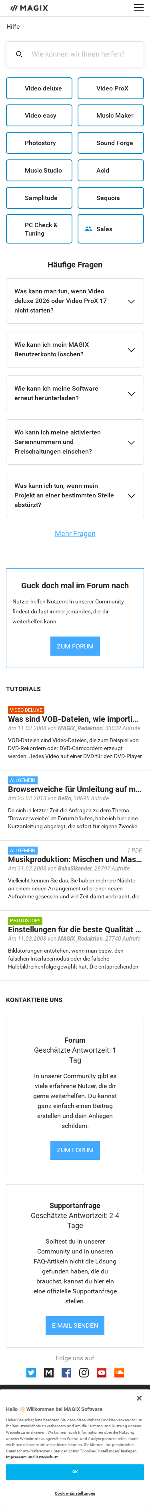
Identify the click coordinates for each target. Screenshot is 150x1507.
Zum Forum (75, 1150)
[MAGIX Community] (30, 7)
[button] (39, 88)
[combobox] (80, 54)
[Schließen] (139, 1398)
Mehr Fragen (75, 533)
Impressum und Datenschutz (32, 1457)
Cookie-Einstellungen (75, 1493)
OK (75, 1471)
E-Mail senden (75, 1325)
